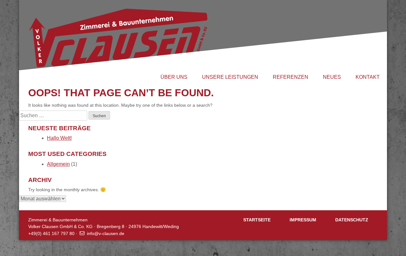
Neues (332, 77)
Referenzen (290, 77)
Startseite (257, 219)
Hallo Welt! (59, 138)
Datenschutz (351, 219)
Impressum (303, 219)
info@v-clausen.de (105, 233)
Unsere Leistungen (230, 77)
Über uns (173, 77)
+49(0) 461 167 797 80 (51, 233)
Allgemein (58, 164)
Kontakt (368, 77)
